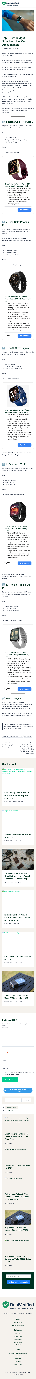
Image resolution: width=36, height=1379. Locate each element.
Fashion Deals (18, 1336)
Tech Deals (18, 1334)
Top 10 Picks (18, 1323)
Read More (9, 1143)
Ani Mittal (8, 801)
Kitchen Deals (18, 1342)
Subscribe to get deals (18, 1282)
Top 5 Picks (27, 736)
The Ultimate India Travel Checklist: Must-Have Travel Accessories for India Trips (17, 876)
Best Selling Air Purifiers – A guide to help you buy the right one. (16, 795)
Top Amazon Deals (18, 1325)
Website (5, 1068)
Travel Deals (18, 1339)
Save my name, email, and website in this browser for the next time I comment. (19, 1073)
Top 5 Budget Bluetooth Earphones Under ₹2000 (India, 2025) (18, 1259)
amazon (5, 736)
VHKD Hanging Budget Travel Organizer (9, 744)
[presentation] (18, 778)
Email (5, 1061)
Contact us (18, 1361)
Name (5, 1053)
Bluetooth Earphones (16, 736)
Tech (3, 35)
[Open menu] (32, 3)
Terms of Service (18, 1356)
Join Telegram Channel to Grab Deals (18, 1090)
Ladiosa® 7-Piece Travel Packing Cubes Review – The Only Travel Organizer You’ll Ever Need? (27, 747)
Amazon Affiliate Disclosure (18, 1353)
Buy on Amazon (24, 209)
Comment (6, 1027)
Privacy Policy (18, 1364)
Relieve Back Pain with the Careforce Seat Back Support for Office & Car (17, 917)
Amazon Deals (10, 35)
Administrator (7, 48)
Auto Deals (18, 1345)
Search (26, 1100)
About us (18, 1359)
